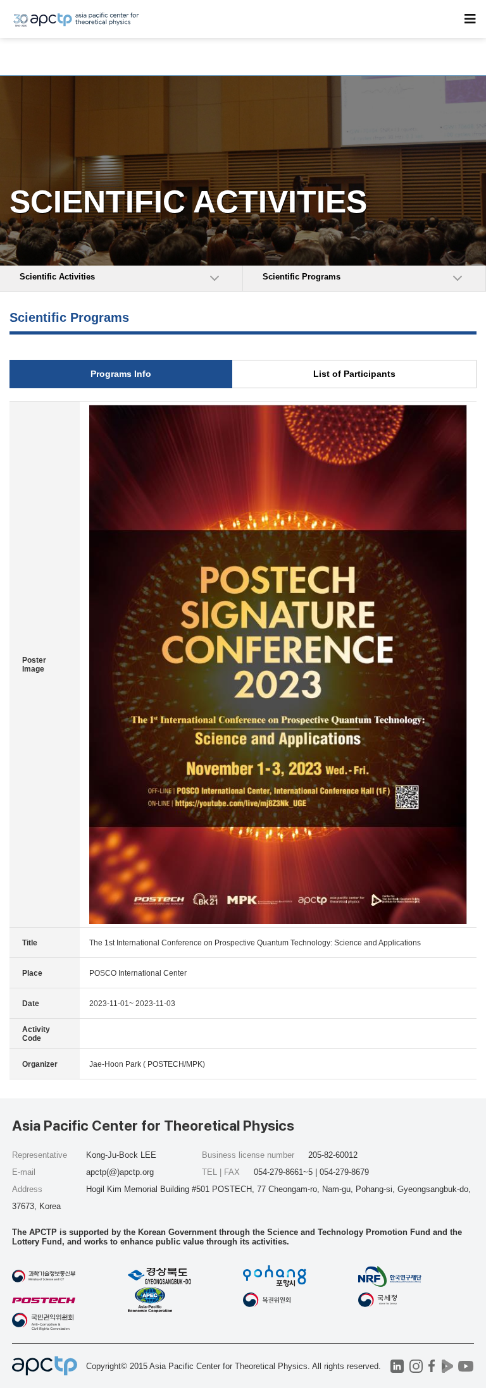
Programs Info (120, 374)
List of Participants (354, 374)
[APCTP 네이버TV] (448, 1366)
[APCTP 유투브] (466, 1366)
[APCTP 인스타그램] (416, 1366)
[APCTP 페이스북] (432, 1366)
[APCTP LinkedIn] (397, 1366)
